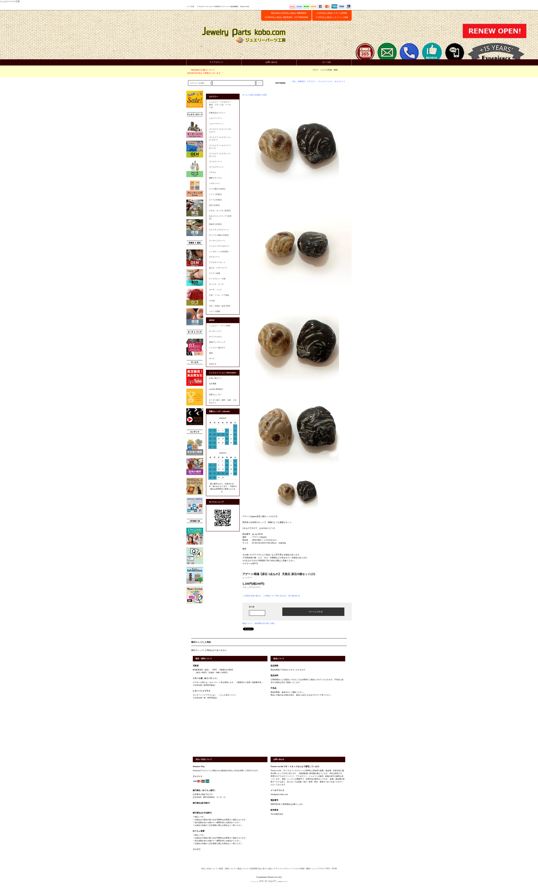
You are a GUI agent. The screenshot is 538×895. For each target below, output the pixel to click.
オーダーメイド (215, 331)
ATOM (334, 869)
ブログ (315, 70)
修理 (211, 353)
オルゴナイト (339, 81)
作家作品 (301, 81)
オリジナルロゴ (215, 337)
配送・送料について (227, 869)
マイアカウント (216, 62)
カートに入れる (316, 611)
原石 (265, 95)
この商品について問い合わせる (274, 596)
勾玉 (294, 81)
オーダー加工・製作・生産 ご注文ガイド (222, 401)
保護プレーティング (217, 342)
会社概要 (212, 384)
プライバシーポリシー (283, 869)
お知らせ (212, 364)
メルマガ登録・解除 (329, 70)
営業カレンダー (215, 395)
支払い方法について (209, 869)
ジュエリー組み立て (217, 348)
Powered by (255, 881)
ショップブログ (318, 869)
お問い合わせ (271, 62)
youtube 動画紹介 (216, 389)
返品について (247, 623)
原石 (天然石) (255, 95)
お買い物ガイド (215, 378)
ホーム (245, 95)
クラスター (311, 81)
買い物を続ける (294, 596)
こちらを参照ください (227, 695)
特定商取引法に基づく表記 (264, 623)
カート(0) (326, 62)
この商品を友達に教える (251, 596)
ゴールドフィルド (325, 81)
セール (211, 358)
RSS (328, 869)
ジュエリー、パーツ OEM (219, 326)
